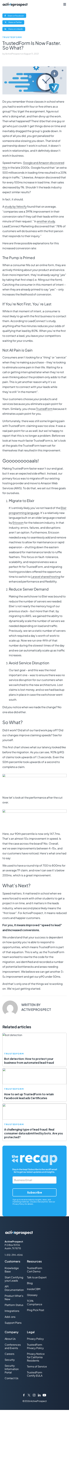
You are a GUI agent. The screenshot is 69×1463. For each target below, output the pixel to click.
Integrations (12, 1310)
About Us (10, 1338)
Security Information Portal (12, 1369)
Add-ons (10, 1316)
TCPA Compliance (34, 1302)
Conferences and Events (13, 1346)
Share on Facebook (16, 16)
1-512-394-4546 (14, 1254)
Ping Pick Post (35, 1310)
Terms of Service (37, 1366)
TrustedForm (12, 37)
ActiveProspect (13, 53)
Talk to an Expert (37, 1277)
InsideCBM (33, 1289)
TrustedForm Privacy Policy (35, 1346)
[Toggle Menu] (64, 4)
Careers (9, 1353)
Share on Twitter (16, 22)
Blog (30, 1283)
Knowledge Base (12, 1269)
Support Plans (13, 1322)
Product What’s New (14, 1297)
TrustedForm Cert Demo (34, 1269)
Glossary (32, 1295)
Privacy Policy (18, 1204)
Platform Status (14, 1305)
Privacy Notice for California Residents (36, 1357)
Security (10, 1359)
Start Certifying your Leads (14, 1279)
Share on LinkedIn (16, 29)
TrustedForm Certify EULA (34, 1374)
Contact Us (11, 1378)
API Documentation (14, 1288)
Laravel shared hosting (45, 576)
